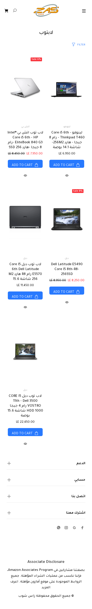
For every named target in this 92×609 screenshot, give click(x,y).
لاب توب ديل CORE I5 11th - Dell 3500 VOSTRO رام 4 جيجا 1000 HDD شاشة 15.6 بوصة (25, 406)
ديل (67, 258)
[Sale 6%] (25, 88)
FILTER (81, 45)
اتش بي (25, 126)
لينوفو (66, 126)
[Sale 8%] (66, 220)
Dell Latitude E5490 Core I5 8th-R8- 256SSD (67, 269)
